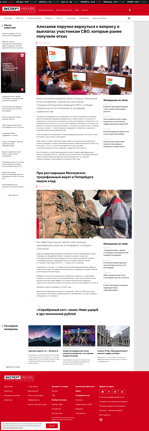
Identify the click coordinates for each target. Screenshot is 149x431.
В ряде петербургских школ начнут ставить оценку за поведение (11, 154)
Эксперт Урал (57, 413)
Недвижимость (34, 400)
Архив (77, 10)
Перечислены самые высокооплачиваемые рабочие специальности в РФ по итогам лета (13, 175)
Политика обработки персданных (112, 406)
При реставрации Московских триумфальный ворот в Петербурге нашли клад (64, 177)
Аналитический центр (46, 10)
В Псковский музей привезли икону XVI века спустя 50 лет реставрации (12, 109)
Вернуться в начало (13, 367)
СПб (53, 395)
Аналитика (48, 18)
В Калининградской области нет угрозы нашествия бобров (116, 133)
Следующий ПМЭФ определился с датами (10, 134)
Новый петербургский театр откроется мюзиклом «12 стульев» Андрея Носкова (78, 353)
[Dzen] (102, 392)
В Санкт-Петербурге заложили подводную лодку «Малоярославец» (12, 144)
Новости (59, 18)
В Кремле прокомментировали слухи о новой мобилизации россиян (115, 109)
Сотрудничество (83, 395)
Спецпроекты (81, 413)
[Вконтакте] (109, 392)
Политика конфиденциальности (111, 397)
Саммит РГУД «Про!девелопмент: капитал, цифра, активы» (112, 352)
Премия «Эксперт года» (64, 10)
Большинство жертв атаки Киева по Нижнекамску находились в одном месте (114, 144)
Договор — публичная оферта (111, 410)
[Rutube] (115, 392)
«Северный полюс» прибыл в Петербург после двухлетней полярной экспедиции (12, 98)
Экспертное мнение (34, 18)
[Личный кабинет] (130, 10)
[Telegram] (121, 392)
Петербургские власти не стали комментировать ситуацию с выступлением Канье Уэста (13, 164)
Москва (54, 391)
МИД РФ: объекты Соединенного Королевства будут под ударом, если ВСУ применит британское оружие (12, 45)
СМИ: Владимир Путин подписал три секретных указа (12, 186)
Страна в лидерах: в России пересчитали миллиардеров (11, 34)
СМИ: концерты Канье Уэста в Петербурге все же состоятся (13, 126)
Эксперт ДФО (57, 404)
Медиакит (79, 409)
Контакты (84, 10)
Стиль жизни (71, 18)
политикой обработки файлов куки (13, 428)
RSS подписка (104, 415)
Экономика (8, 18)
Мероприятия (84, 18)
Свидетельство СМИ (84, 404)
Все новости (13, 195)
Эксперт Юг (56, 409)
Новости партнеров (99, 18)
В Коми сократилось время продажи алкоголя (11, 118)
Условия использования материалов (113, 401)
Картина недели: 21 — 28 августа (43, 351)
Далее (38, 169)
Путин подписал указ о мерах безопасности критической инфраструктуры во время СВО (115, 121)
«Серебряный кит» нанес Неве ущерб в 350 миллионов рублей (67, 312)
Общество (19, 18)
